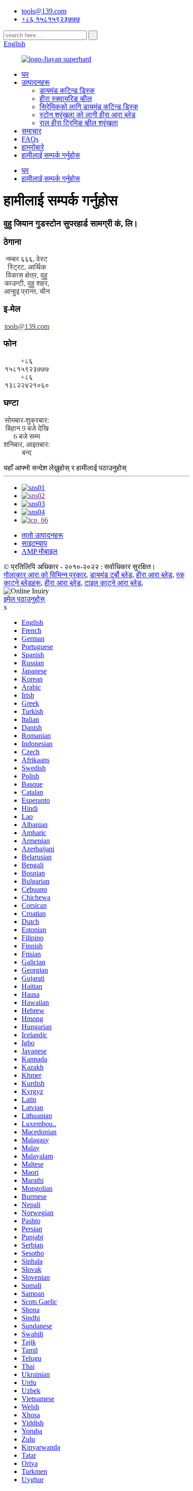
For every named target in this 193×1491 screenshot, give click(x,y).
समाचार (31, 131)
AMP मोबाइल (39, 551)
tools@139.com (44, 11)
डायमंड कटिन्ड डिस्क (67, 90)
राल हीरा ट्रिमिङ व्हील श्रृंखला (78, 123)
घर (25, 74)
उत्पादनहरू (36, 82)
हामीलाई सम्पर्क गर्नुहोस (51, 155)
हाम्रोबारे (33, 147)
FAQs (30, 139)
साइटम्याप (34, 543)
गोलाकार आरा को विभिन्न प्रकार (45, 575)
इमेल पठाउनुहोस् (24, 599)
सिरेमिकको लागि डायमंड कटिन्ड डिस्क (88, 107)
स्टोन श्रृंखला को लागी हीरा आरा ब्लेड (87, 115)
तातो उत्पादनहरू (42, 535)
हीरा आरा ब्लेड (154, 575)
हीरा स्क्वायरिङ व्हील (65, 98)
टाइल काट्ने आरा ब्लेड (112, 583)
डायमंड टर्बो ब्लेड (111, 575)
